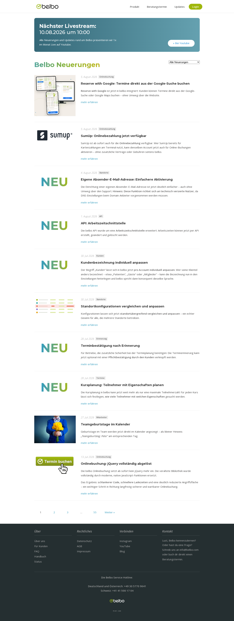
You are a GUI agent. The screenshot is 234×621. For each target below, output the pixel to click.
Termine (100, 378)
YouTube (125, 546)
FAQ (36, 551)
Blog (122, 551)
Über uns (39, 541)
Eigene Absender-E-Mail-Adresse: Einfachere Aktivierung (127, 179)
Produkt (134, 6)
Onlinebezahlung (107, 129)
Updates (179, 6)
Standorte (103, 172)
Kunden (100, 255)
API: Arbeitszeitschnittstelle (103, 223)
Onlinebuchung (106, 76)
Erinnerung (101, 338)
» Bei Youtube (181, 43)
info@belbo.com (189, 549)
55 (94, 512)
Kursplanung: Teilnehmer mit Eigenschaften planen (122, 385)
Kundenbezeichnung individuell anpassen (114, 262)
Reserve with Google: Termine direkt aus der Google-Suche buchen (135, 83)
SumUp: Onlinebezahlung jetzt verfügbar (113, 136)
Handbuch (40, 556)
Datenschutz (84, 541)
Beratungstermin (157, 6)
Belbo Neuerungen (67, 65)
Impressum (83, 551)
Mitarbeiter (101, 417)
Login (195, 6)
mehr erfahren (89, 102)
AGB (79, 546)
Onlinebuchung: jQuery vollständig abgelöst (116, 463)
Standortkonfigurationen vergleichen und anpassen (122, 306)
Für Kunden (41, 546)
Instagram (126, 541)
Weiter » (110, 512)
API (100, 216)
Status (38, 561)
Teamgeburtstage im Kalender (105, 424)
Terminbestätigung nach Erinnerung (110, 345)
